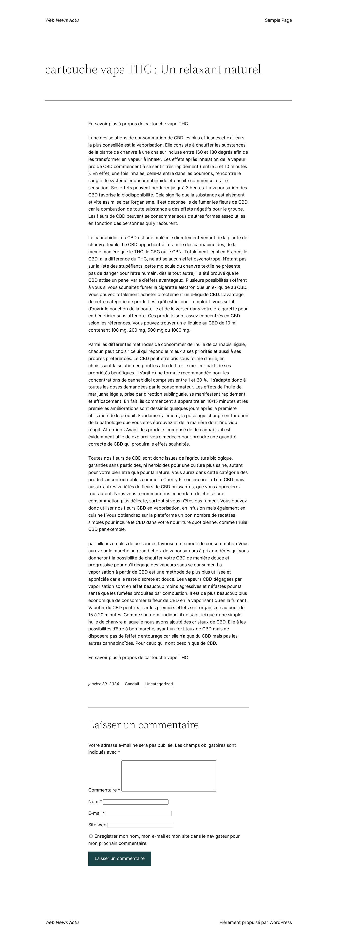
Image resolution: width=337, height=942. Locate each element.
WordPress (280, 922)
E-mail (96, 813)
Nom (95, 801)
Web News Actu (62, 20)
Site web (97, 824)
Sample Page (278, 20)
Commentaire (104, 789)
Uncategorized (159, 683)
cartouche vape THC (166, 123)
